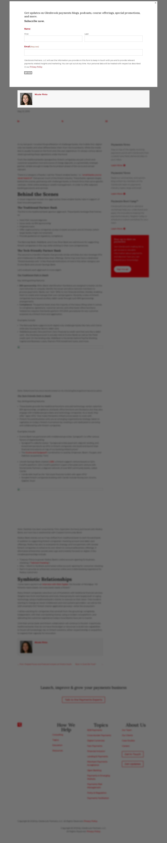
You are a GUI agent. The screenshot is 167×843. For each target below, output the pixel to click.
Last (87, 34)
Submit (28, 73)
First (26, 34)
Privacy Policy (36, 67)
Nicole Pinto (41, 94)
